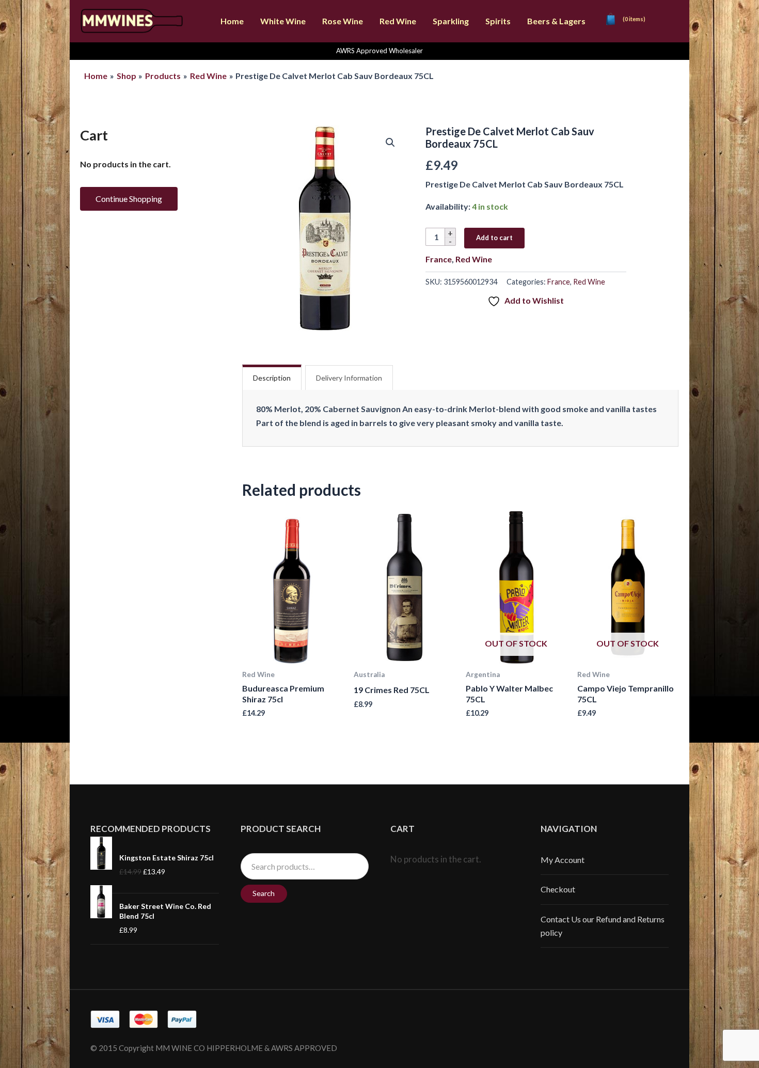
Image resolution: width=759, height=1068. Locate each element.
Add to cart (494, 237)
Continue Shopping (129, 198)
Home (232, 21)
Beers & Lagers (556, 21)
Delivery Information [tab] (349, 377)
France (438, 259)
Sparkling (451, 21)
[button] (390, 142)
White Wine (283, 21)
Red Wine (398, 21)
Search (263, 893)
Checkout (558, 889)
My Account (562, 860)
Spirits (498, 21)
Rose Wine (342, 21)
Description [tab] (272, 377)
